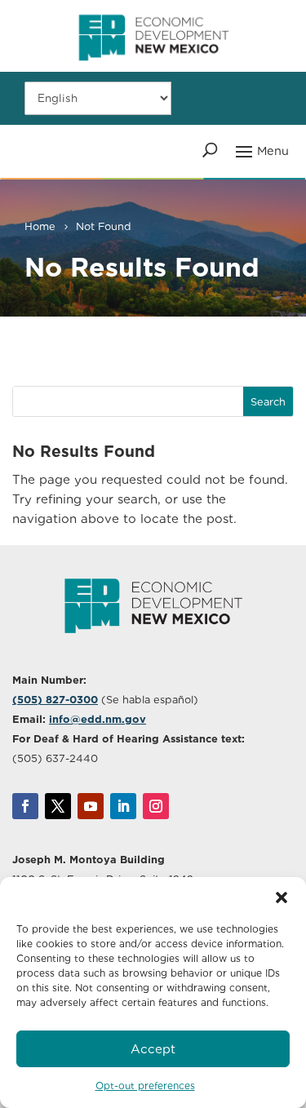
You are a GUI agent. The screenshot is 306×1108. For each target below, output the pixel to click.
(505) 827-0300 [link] (55, 700)
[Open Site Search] (210, 150)
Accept (153, 1049)
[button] (281, 897)
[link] (153, 67)
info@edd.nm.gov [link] (97, 719)
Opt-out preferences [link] (145, 1085)
